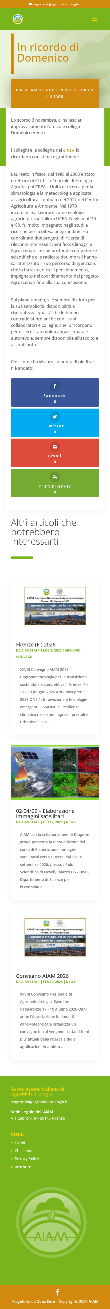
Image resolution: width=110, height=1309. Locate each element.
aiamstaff (40, 90)
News (57, 96)
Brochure (23, 1166)
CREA (69, 150)
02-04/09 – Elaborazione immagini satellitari (45, 813)
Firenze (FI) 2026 (36, 644)
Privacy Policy (27, 1158)
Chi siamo (23, 1150)
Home (20, 1142)
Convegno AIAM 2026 (42, 975)
